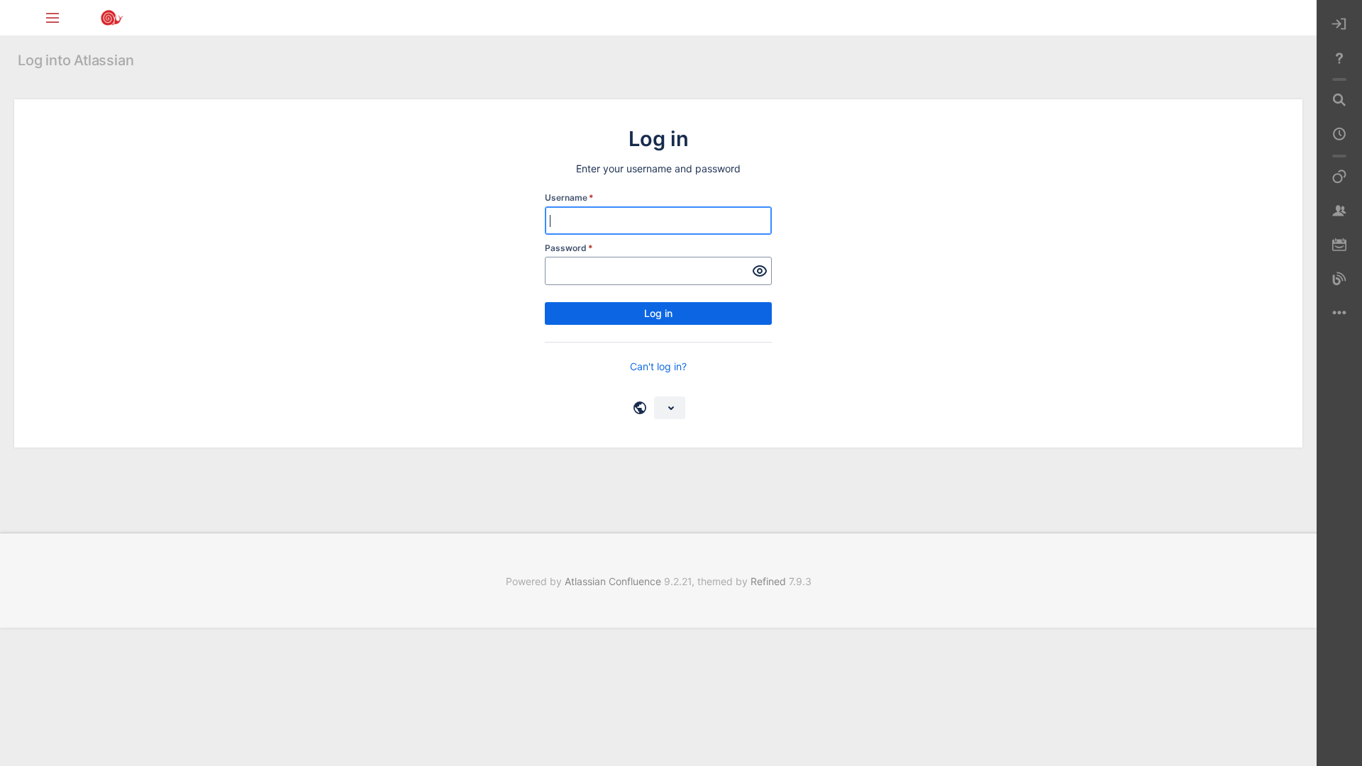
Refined (768, 581)
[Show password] (759, 271)
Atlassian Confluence (613, 581)
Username (569, 197)
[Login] (1339, 24)
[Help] (1339, 58)
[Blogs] (1339, 279)
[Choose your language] (669, 407)
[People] (1339, 211)
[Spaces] (1339, 177)
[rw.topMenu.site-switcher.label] (52, 17)
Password (569, 248)
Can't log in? (658, 366)
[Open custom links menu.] (1339, 313)
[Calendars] (1339, 245)
